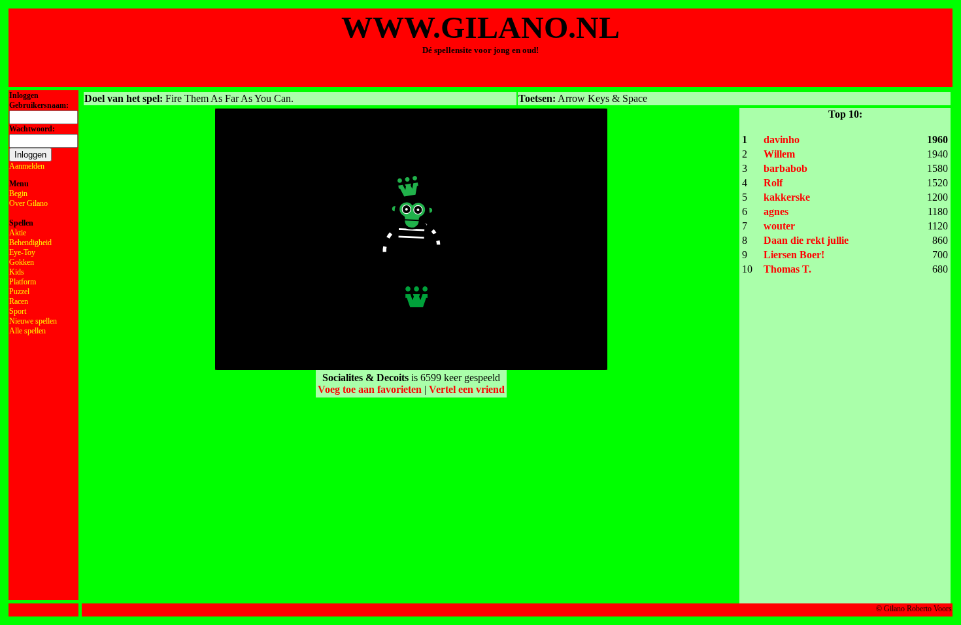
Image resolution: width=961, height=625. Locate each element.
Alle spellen (27, 330)
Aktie (17, 232)
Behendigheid (30, 242)
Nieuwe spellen (33, 321)
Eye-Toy (22, 252)
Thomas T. (787, 269)
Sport (17, 311)
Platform (22, 281)
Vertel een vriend (467, 389)
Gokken (21, 262)
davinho (782, 139)
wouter (779, 225)
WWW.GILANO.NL (480, 27)
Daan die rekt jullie (806, 240)
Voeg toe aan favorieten (370, 389)
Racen (18, 301)
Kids (16, 272)
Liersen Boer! (794, 254)
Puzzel (19, 291)
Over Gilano (28, 203)
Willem (779, 154)
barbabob (785, 168)
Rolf (773, 182)
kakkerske (787, 197)
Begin (18, 193)
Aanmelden (26, 166)
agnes (776, 211)
